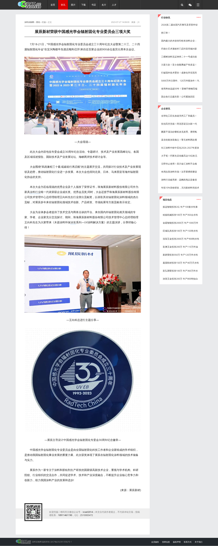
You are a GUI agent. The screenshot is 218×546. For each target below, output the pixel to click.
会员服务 (155, 542)
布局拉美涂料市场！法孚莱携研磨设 (179, 171)
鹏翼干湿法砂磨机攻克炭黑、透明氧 (179, 131)
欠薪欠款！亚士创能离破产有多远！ (179, 64)
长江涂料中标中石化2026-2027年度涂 (180, 147)
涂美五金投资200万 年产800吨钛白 (180, 278)
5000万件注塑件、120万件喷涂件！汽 (180, 80)
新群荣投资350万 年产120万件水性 (180, 254)
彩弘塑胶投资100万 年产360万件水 (180, 270)
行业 (44, 22)
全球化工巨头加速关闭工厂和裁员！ (179, 115)
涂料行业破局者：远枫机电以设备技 (179, 179)
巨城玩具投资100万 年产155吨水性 (180, 230)
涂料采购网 (29, 22)
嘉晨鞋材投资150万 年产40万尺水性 (181, 262)
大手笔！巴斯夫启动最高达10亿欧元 (179, 155)
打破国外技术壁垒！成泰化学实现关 (179, 72)
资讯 (38, 22)
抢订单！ (165, 32)
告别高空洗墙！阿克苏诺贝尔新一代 (179, 123)
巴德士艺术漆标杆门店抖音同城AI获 (179, 48)
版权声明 (177, 542)
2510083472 (86, 515)
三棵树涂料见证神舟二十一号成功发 (179, 56)
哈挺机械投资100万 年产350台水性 (180, 214)
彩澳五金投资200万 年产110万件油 (180, 246)
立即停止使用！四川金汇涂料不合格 (179, 163)
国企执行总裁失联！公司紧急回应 (178, 96)
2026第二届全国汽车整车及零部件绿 (179, 24)
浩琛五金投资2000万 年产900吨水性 (181, 238)
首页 (53, 4)
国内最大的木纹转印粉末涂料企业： (179, 40)
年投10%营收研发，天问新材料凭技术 (180, 187)
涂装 (73, 222)
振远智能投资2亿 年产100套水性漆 (180, 206)
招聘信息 (166, 542)
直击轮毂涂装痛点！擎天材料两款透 (179, 139)
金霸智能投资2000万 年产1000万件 (180, 222)
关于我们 (198, 542)
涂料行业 (35, 192)
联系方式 (188, 542)
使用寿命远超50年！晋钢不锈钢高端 (179, 88)
